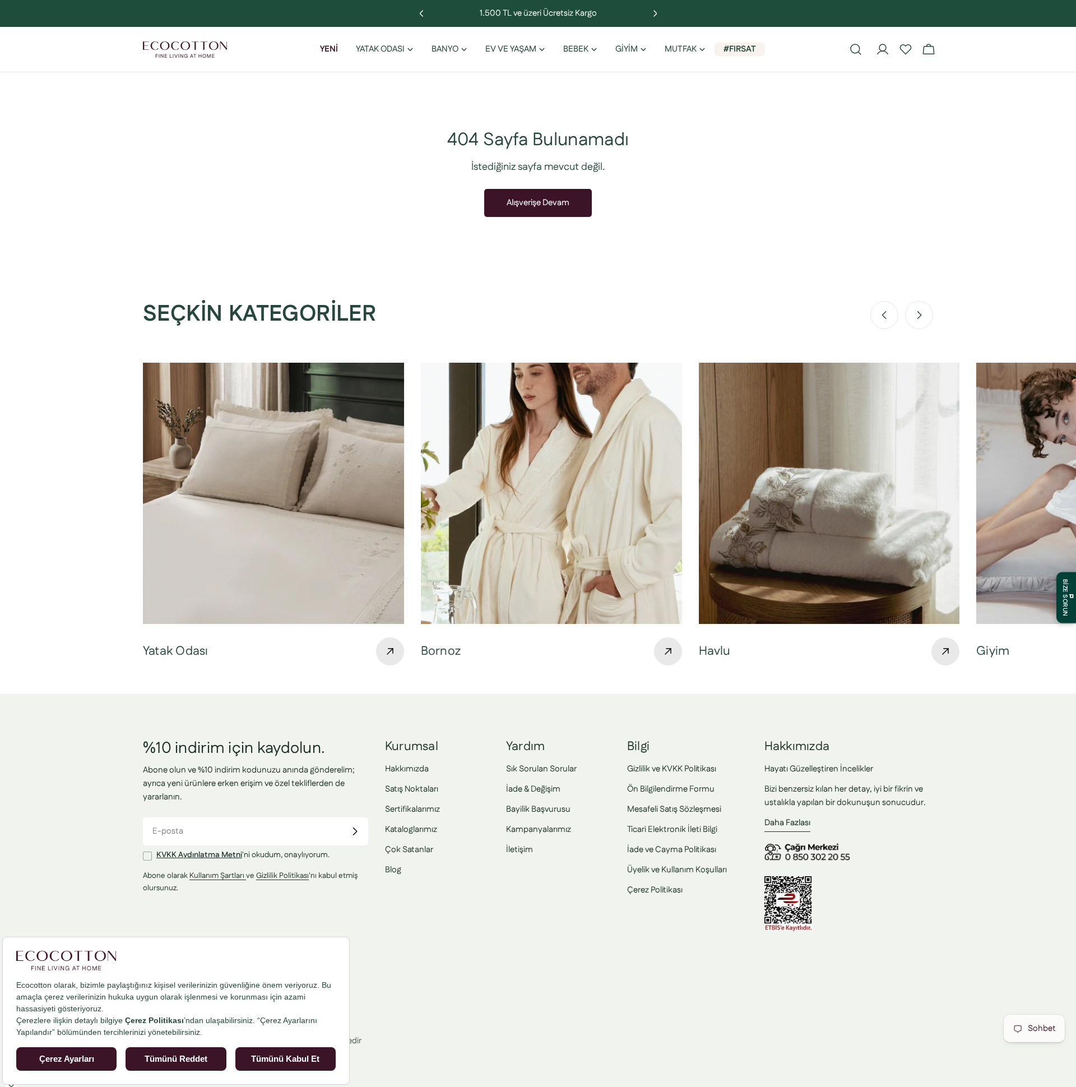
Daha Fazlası (787, 823)
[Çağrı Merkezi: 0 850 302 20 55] (809, 847)
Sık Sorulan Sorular (541, 769)
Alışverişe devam (538, 203)
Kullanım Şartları (217, 876)
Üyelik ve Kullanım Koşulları (677, 870)
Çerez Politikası (655, 890)
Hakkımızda (407, 769)
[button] (905, 49)
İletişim (519, 849)
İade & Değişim (533, 789)
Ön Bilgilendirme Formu (671, 789)
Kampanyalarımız (538, 829)
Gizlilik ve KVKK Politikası (671, 769)
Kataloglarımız (411, 829)
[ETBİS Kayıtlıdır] (788, 883)
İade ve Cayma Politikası (671, 849)
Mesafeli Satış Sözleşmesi (674, 809)
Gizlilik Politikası (282, 876)
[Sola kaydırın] (884, 315)
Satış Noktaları (411, 789)
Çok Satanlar (409, 849)
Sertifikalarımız (412, 809)
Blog (393, 870)
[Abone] (354, 831)
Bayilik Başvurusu (538, 809)
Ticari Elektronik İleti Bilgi (672, 829)
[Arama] (856, 49)
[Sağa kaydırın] (919, 315)
